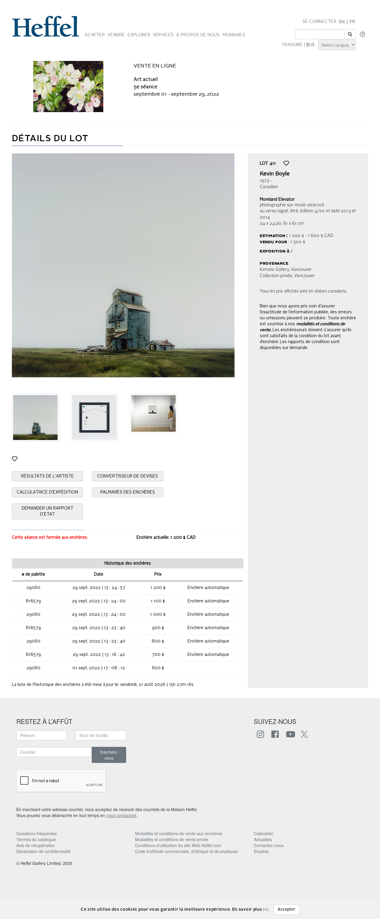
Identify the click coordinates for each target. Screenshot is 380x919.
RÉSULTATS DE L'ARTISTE (47, 476)
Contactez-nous (269, 845)
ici (265, 909)
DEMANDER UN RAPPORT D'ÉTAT (47, 511)
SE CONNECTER (319, 22)
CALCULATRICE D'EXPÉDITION (47, 492)
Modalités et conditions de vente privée (171, 839)
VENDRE (116, 35)
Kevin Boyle (275, 174)
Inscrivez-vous (109, 755)
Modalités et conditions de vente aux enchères (178, 833)
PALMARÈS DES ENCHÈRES (127, 492)
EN (342, 21)
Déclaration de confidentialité (43, 851)
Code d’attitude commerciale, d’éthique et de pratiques (186, 851)
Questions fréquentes (36, 833)
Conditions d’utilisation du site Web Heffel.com (178, 845)
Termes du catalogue (36, 839)
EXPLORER (139, 35)
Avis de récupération (35, 845)
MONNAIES (234, 35)
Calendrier (263, 833)
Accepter (286, 909)
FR (352, 21)
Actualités (263, 839)
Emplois (261, 851)
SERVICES (163, 35)
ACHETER (95, 35)
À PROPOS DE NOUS (198, 35)
